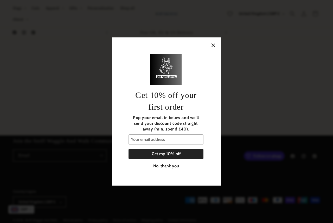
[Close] (213, 45)
